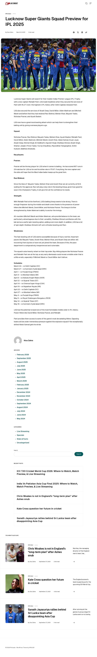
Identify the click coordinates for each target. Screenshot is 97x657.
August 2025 (22, 362)
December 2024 (23, 392)
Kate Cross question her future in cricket (39, 508)
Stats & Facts (22, 439)
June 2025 (21, 370)
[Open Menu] (90, 3)
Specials (8, 14)
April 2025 (21, 377)
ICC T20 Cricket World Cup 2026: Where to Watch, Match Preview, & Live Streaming (48, 472)
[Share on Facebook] (74, 32)
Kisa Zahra (10, 32)
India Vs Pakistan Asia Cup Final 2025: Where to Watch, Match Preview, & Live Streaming (47, 485)
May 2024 (21, 419)
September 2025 (24, 358)
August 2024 (22, 407)
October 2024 (23, 400)
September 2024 (24, 403)
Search (16, 450)
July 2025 (21, 366)
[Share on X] (78, 32)
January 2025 (22, 388)
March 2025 (22, 381)
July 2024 (21, 411)
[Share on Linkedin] (82, 32)
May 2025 (21, 373)
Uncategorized (23, 443)
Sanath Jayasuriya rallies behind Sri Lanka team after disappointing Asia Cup (46, 519)
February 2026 (23, 355)
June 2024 (21, 415)
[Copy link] (86, 32)
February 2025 (23, 385)
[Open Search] (86, 3)
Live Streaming (23, 431)
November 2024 (23, 396)
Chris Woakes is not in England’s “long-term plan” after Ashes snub (47, 497)
